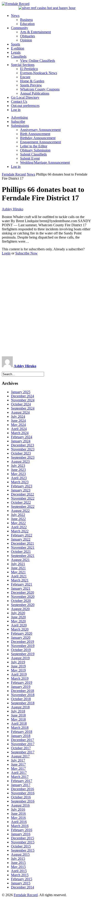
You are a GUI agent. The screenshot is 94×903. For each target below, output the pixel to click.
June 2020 (18, 617)
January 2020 (20, 637)
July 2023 (18, 466)
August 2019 (20, 658)
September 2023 (22, 457)
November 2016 (22, 793)
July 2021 (18, 564)
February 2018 (21, 732)
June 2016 (18, 813)
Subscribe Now (26, 253)
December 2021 (22, 543)
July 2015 (18, 858)
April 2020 (19, 625)
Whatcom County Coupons (40, 89)
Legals (16, 52)
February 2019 (21, 682)
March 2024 (20, 433)
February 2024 (21, 437)
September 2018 (22, 703)
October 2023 (21, 453)
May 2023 (18, 474)
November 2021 (22, 547)
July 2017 (18, 760)
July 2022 (18, 515)
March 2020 (20, 629)
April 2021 (19, 576)
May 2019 (18, 670)
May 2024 (18, 425)
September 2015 (22, 850)
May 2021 (18, 572)
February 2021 (21, 584)
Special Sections (22, 65)
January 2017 (20, 785)
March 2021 (20, 580)
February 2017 (21, 781)
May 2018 (18, 719)
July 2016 (18, 809)
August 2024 (20, 412)
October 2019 (21, 650)
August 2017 (20, 756)
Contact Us (19, 101)
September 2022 (22, 506)
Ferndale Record (14, 174)
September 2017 (22, 752)
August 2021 (20, 560)
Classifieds (18, 56)
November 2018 (22, 695)
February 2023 (21, 486)
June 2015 (18, 863)
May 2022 (18, 523)
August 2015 (20, 854)
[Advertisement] (47, 306)
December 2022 (22, 494)
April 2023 (19, 478)
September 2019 (22, 654)
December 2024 (22, 396)
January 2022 (20, 539)
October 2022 (21, 502)
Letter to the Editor (33, 146)
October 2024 (21, 404)
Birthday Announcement (37, 138)
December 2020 (22, 592)
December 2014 (22, 887)
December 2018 (22, 691)
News (15, 16)
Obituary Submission (35, 150)
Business (26, 20)
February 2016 (21, 830)
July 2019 (18, 662)
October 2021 (21, 551)
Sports (15, 44)
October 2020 (21, 601)
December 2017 (22, 740)
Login (6, 253)
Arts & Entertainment (35, 32)
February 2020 (21, 633)
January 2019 (20, 687)
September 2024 (22, 408)
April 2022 (19, 527)
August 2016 (20, 805)
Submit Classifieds (33, 154)
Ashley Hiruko (12, 209)
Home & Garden (32, 81)
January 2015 (20, 883)
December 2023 (22, 445)
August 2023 (20, 461)
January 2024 (20, 441)
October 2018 (21, 699)
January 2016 (20, 834)
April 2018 (19, 723)
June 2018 (18, 715)
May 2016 (18, 818)
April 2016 (19, 822)
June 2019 (18, 666)
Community (19, 28)
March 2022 (20, 531)
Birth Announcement (35, 134)
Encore (25, 77)
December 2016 (22, 789)
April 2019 (19, 674)
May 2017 (18, 768)
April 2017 (19, 773)
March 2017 (20, 777)
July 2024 (18, 416)
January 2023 (20, 490)
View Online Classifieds (37, 61)
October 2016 (21, 797)
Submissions (20, 126)
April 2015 (19, 871)
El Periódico (29, 69)
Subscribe (18, 121)
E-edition (17, 48)
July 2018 (18, 711)
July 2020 (18, 613)
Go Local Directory (25, 97)
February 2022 (21, 535)
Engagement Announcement (40, 142)
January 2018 (20, 736)
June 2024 (18, 421)
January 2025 (20, 392)
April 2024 (19, 429)
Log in (16, 110)
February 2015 (21, 879)
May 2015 (18, 867)
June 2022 (18, 519)
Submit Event (30, 158)
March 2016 (20, 826)
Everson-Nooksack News (38, 73)
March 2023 (20, 482)
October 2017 (21, 748)
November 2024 (22, 400)
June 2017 (18, 764)
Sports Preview (31, 85)
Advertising (19, 117)
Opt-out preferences (25, 106)
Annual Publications (34, 93)
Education (27, 24)
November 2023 (22, 449)
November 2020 (22, 597)
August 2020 (20, 609)
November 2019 (22, 646)
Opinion (26, 40)
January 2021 (20, 588)
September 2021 (22, 556)
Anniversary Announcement (40, 130)
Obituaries (27, 36)
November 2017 (22, 744)
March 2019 (20, 678)
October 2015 (21, 846)
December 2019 (22, 642)
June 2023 (18, 470)
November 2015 (22, 842)
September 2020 (22, 605)
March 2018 (20, 727)
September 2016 (22, 801)
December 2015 (22, 838)
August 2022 (20, 511)
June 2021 (18, 568)
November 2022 (22, 498)
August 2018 (20, 707)
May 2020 (18, 621)
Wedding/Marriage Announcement (45, 162)
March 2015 (20, 875)
